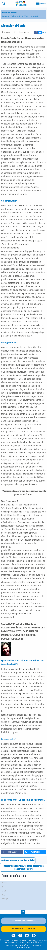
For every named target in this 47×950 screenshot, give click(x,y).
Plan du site (10, 945)
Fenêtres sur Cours (17, 16)
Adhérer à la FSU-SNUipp (23, 929)
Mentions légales (23, 945)
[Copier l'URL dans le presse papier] (44, 32)
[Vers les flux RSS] (13, 935)
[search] (3, 3)
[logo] (21, 3)
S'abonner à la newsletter (23, 921)
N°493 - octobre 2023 (31, 16)
